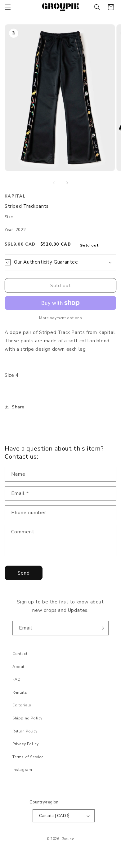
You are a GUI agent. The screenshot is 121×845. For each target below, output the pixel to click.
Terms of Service (27, 756)
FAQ (16, 679)
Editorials (21, 705)
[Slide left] (53, 182)
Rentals (19, 692)
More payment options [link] (60, 317)
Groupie (67, 839)
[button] (8, 7)
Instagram (22, 769)
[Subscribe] (101, 628)
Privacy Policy (25, 743)
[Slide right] (67, 182)
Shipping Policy (27, 718)
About (18, 666)
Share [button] (18, 407)
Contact (19, 653)
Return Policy (25, 731)
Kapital (15, 196)
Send (24, 573)
